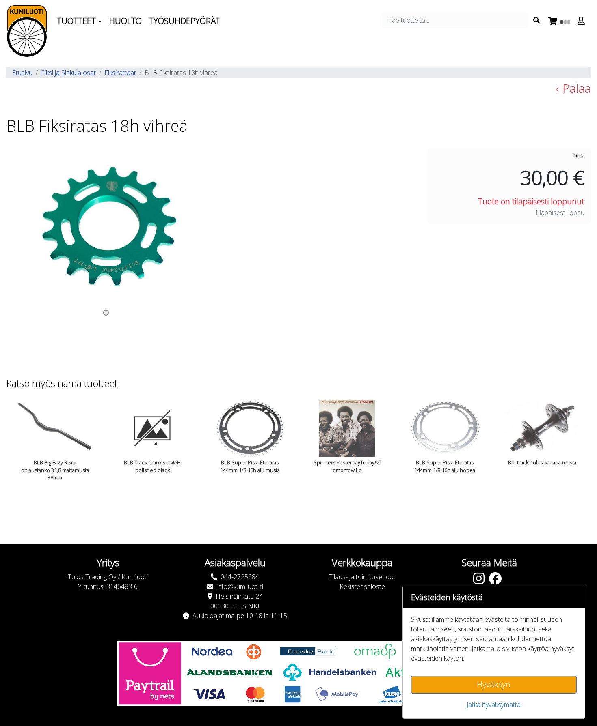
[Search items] (536, 20)
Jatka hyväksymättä (494, 704)
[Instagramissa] (481, 580)
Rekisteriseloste (362, 586)
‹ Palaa (573, 88)
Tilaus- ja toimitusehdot (362, 576)
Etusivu (22, 72)
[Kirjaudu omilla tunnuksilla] (582, 21)
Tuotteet (77, 20)
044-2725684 (240, 576)
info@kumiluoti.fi (239, 586)
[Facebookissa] (497, 580)
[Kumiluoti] (26, 31)
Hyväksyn (493, 684)
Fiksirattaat (120, 72)
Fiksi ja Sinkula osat (68, 72)
